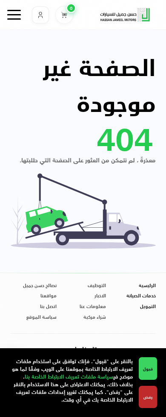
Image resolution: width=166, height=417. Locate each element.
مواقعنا (48, 296)
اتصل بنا (48, 306)
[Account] (40, 14)
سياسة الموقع (41, 317)
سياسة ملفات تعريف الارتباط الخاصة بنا (69, 376)
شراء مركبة (94, 317)
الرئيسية (147, 285)
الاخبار (100, 296)
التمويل (148, 306)
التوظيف (97, 285)
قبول (148, 368)
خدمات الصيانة (141, 296)
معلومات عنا (93, 306)
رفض (147, 397)
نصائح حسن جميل (40, 285)
